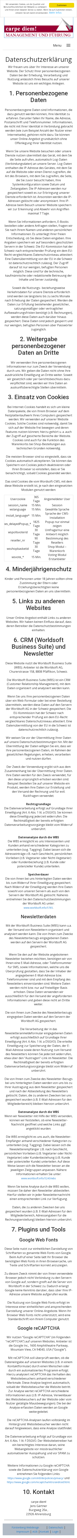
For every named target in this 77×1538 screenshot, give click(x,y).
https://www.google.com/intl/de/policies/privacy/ (36, 1478)
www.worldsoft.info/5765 (38, 907)
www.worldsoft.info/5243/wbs (38, 1178)
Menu (57, 45)
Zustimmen (62, 5)
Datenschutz (56, 1527)
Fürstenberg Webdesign (25, 1527)
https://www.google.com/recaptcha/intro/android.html (38, 1482)
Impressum (22, 1531)
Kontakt (44, 1531)
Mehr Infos (55, 12)
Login (55, 1531)
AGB (35, 1531)
